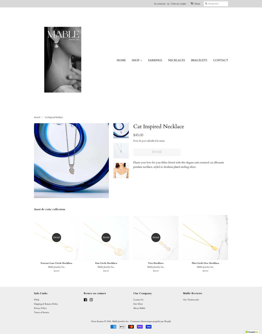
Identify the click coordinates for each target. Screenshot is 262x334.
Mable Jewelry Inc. (120, 321)
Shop (136, 60)
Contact (220, 60)
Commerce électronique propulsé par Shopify (150, 321)
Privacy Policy (40, 308)
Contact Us (138, 299)
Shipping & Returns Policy (46, 304)
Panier (197, 3)
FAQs (36, 299)
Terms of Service (41, 312)
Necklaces (176, 60)
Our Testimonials (191, 299)
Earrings (155, 60)
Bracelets (199, 60)
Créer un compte (178, 3)
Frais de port (139, 140)
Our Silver (138, 304)
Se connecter (159, 3)
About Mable (139, 308)
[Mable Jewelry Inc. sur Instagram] (91, 300)
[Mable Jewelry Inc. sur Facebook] (85, 300)
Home (121, 60)
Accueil (37, 117)
